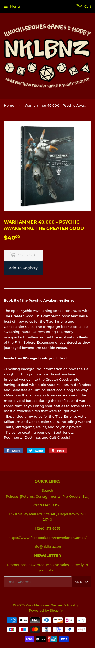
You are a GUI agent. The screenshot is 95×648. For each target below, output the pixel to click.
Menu (15, 6)
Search (47, 490)
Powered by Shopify (46, 610)
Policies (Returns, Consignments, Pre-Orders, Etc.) (47, 496)
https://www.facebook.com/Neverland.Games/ (47, 538)
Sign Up (81, 582)
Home (9, 105)
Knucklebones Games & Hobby (52, 605)
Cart (87, 6)
